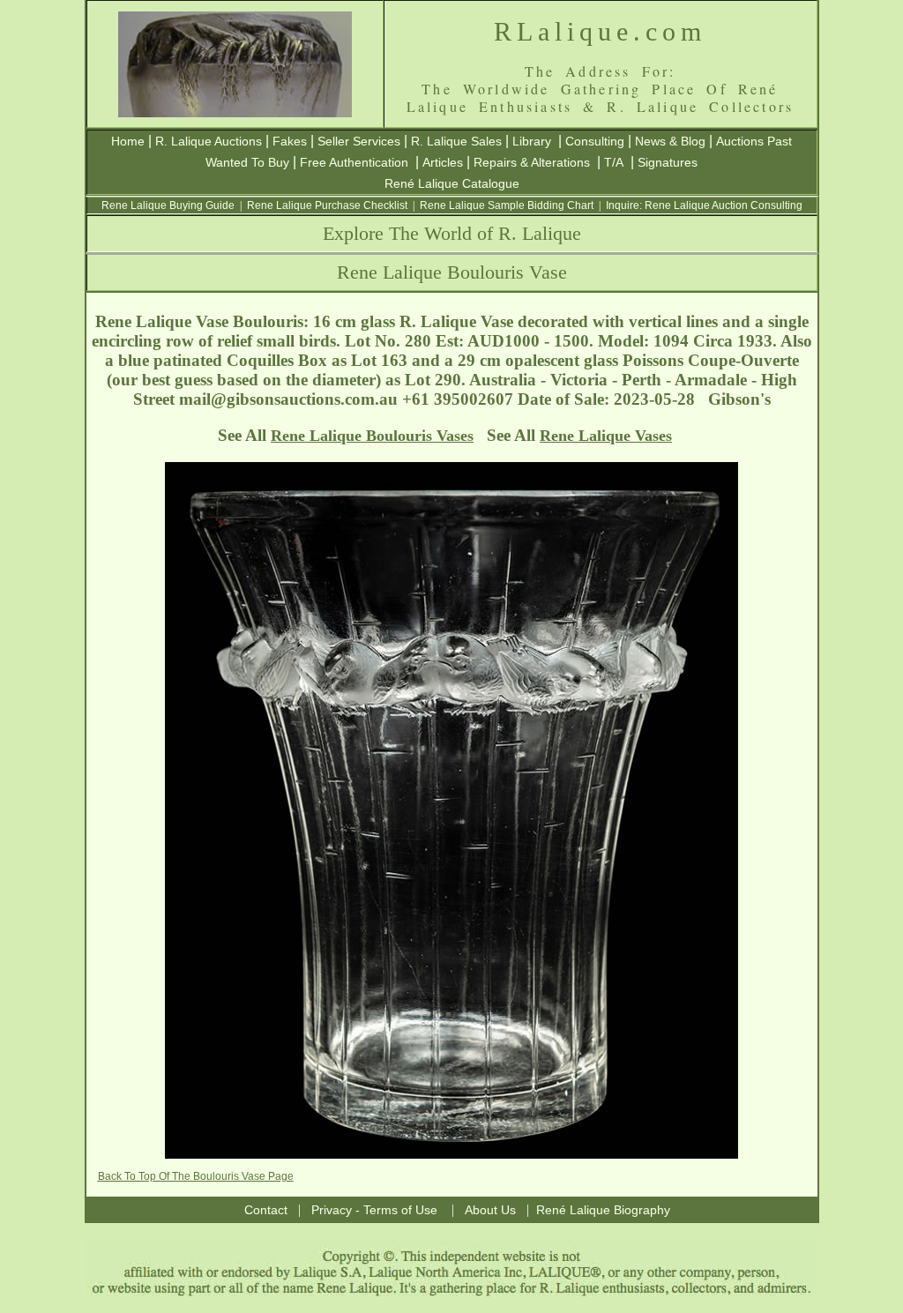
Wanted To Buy (247, 162)
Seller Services (358, 141)
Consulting (594, 141)
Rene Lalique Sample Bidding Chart (506, 205)
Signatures (668, 162)
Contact (265, 1210)
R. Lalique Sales (456, 141)
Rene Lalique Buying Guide (168, 205)
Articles (442, 162)
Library (531, 141)
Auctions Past (754, 141)
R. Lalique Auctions (208, 141)
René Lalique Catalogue (451, 183)
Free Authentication (354, 162)
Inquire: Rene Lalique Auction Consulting (704, 205)
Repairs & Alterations (532, 162)
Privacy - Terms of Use (374, 1210)
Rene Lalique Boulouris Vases (372, 435)
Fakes (289, 141)
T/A (613, 162)
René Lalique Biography (603, 1210)
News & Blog (670, 141)
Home (128, 141)
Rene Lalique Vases (606, 435)
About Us (490, 1210)
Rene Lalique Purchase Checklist (327, 205)
